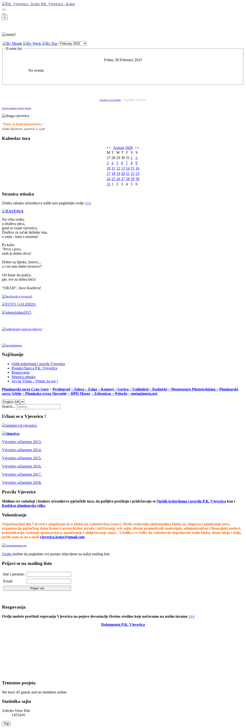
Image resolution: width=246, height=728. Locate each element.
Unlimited (140, 389)
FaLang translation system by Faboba (16, 108)
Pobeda (121, 393)
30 (137, 179)
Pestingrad (61, 389)
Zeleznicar (103, 393)
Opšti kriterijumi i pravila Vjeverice (38, 364)
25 (113, 179)
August (118, 148)
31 (109, 184)
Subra (79, 389)
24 (109, 179)
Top (6, 723)
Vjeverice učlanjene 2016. (22, 466)
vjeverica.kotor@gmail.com (62, 537)
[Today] (50, 43)
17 (109, 174)
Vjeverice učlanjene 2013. (22, 442)
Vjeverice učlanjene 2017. (22, 474)
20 (123, 174)
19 (118, 174)
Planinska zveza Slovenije (46, 393)
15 (133, 168)
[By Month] (12, 43)
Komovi (108, 389)
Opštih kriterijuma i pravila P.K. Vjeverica (191, 501)
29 (133, 179)
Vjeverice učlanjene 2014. (22, 450)
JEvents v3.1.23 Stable (110, 100)
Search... (8, 406)
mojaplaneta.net (144, 393)
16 (137, 168)
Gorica (123, 389)
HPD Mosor (80, 393)
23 (137, 174)
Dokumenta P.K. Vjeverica (123, 624)
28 (128, 179)
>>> (88, 203)
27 (123, 179)
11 (113, 168)
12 (118, 168)
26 (118, 179)
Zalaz (93, 389)
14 (128, 168)
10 (109, 168)
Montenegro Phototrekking (193, 389)
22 (133, 174)
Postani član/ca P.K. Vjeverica (34, 368)
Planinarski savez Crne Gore (25, 389)
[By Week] (32, 43)
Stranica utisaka (23, 377)
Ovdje (6, 554)
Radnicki (159, 389)
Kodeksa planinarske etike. (24, 505)
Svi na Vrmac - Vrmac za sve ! (35, 381)
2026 (129, 148)
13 (123, 168)
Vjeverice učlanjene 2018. (22, 482)
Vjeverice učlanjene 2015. (22, 458)
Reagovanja (21, 372)
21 (128, 174)
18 (113, 174)
